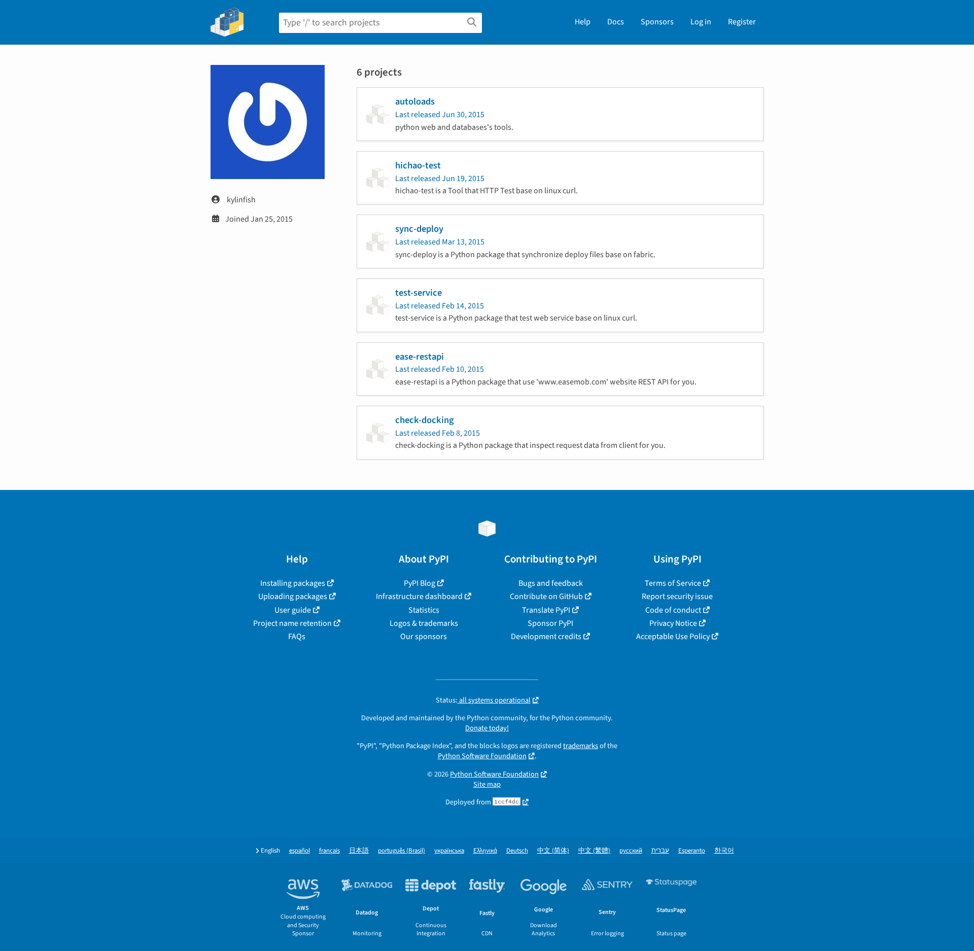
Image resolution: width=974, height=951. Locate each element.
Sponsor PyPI (550, 623)
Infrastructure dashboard (419, 596)
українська (449, 851)
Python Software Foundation (482, 756)
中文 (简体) (553, 851)
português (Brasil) (401, 851)
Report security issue (677, 596)
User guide (292, 610)
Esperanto (691, 851)
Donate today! (487, 728)
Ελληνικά (485, 851)
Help (582, 21)
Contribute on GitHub (546, 596)
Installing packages (292, 583)
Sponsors (657, 21)
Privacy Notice (673, 623)
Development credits (546, 636)
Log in (700, 21)
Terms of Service (673, 583)
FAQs (296, 636)
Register (742, 21)
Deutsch (517, 851)
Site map (487, 784)
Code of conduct (673, 610)
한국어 (724, 851)
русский (630, 851)
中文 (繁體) (594, 851)
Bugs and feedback (550, 583)
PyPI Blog (419, 583)
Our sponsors (423, 636)
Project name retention (292, 623)
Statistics (423, 610)
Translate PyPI (546, 610)
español (299, 851)
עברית (660, 851)
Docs (615, 21)
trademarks (580, 746)
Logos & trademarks (424, 623)
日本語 (359, 851)
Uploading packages (292, 596)
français (329, 851)
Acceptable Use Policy (673, 636)
